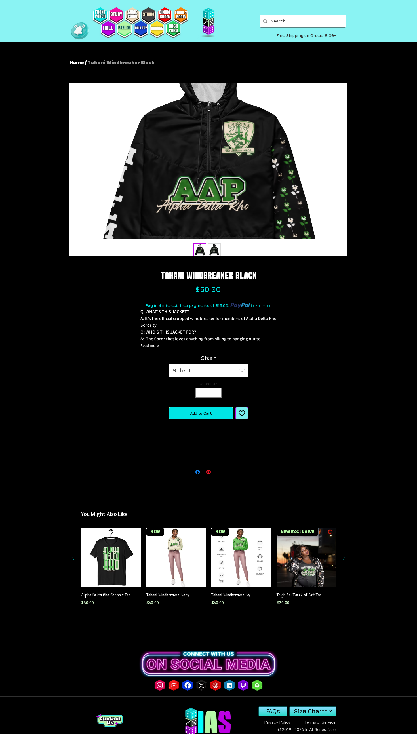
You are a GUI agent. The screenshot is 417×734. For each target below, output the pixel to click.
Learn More (261, 305)
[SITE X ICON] (201, 685)
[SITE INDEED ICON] (229, 685)
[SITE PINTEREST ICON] (215, 685)
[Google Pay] (208, 444)
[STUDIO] (148, 16)
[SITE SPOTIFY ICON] (257, 685)
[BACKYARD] (173, 29)
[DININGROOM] (164, 16)
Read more (149, 345)
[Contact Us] (109, 720)
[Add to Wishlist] (241, 413)
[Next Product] (344, 557)
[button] (80, 31)
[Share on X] (219, 472)
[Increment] (217, 392)
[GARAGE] (157, 29)
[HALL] (108, 29)
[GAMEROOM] (132, 16)
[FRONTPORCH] (100, 16)
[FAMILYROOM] (180, 16)
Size (208, 358)
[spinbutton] (208, 392)
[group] (209, 567)
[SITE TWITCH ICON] (243, 685)
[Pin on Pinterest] (208, 472)
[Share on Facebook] (197, 472)
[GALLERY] (140, 29)
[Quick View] (111, 558)
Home (77, 62)
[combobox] (208, 370)
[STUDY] (116, 16)
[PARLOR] (124, 29)
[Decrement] (199, 392)
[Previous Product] (73, 557)
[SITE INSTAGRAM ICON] (159, 685)
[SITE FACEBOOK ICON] (187, 685)
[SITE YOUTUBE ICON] (173, 685)
